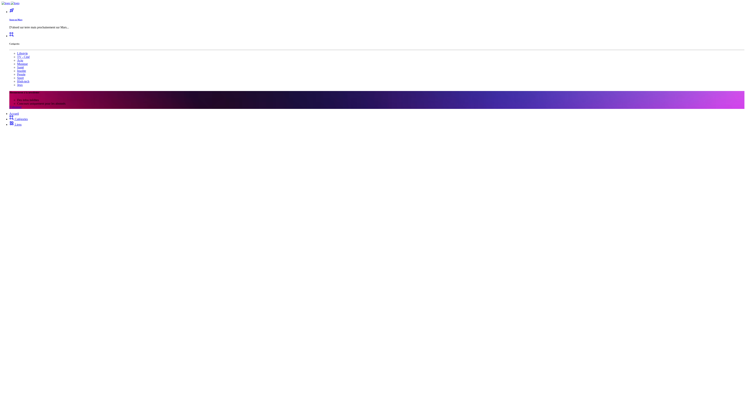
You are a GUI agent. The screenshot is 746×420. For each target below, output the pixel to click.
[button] (11, 36)
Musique (22, 64)
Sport (20, 78)
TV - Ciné (23, 57)
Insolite (21, 71)
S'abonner (15, 107)
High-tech (23, 81)
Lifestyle (22, 53)
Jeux (20, 85)
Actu (20, 60)
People (21, 74)
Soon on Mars (15, 19)
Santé (20, 67)
